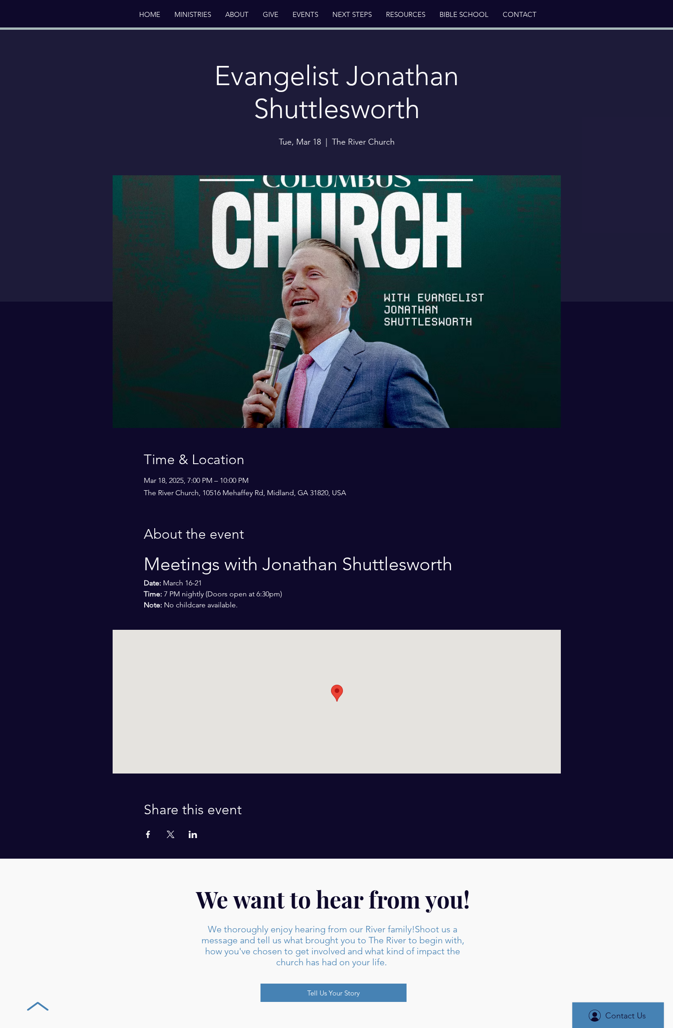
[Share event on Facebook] (148, 834)
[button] (236, 14)
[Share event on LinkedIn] (193, 834)
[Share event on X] (170, 834)
